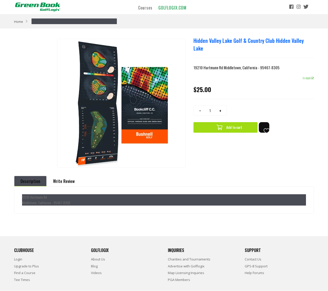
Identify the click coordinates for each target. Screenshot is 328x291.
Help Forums (254, 272)
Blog (94, 266)
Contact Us (253, 259)
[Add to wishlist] (264, 127)
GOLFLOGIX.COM (172, 7)
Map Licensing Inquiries (186, 272)
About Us (98, 259)
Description (30, 181)
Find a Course (24, 272)
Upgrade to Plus (26, 266)
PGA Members (179, 279)
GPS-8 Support (256, 266)
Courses (145, 7)
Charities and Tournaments (189, 259)
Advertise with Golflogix (186, 266)
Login (18, 259)
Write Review (64, 181)
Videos (96, 272)
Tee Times (22, 279)
